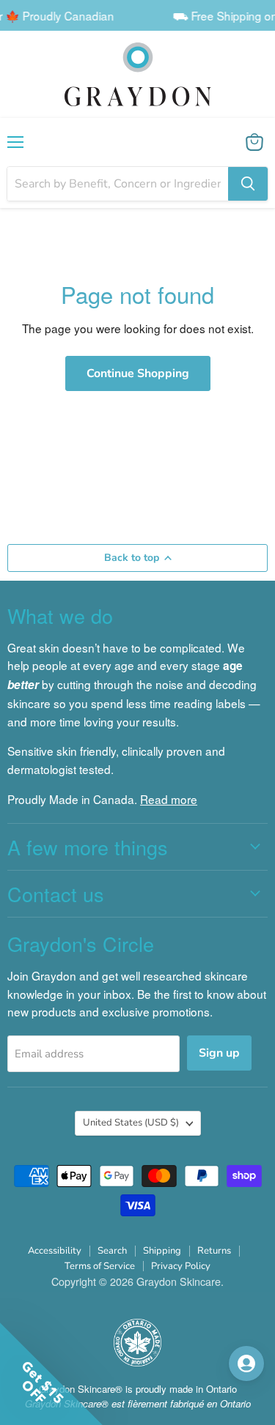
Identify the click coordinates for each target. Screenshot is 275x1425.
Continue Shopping (138, 373)
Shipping (162, 1250)
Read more (168, 799)
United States (131, 1122)
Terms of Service (100, 1266)
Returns (214, 1250)
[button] (192, 1362)
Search (112, 1250)
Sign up (219, 1053)
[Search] (248, 184)
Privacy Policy (180, 1266)
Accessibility (54, 1250)
